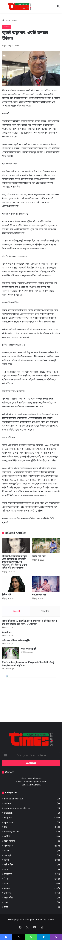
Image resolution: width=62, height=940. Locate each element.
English (8, 817)
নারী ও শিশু (8, 864)
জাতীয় (6, 860)
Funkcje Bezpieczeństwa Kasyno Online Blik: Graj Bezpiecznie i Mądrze (28, 664)
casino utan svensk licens (17, 808)
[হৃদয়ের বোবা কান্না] (46, 584)
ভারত (6, 883)
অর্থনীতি (7, 836)
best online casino (13, 799)
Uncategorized (11, 831)
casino (7, 803)
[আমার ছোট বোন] (46, 545)
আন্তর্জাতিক (8, 846)
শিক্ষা (6, 902)
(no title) (6, 632)
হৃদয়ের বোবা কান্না (39, 594)
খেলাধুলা (7, 855)
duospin (8, 813)
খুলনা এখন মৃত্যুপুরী (28, 649)
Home (7, 20)
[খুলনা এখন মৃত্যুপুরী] (10, 653)
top (5, 827)
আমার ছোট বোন (38, 556)
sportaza (8, 822)
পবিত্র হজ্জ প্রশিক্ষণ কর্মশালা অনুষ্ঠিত (16, 640)
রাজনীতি (7, 893)
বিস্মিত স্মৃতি (6, 594)
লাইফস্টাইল (8, 897)
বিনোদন (7, 879)
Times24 (50, 919)
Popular (45, 611)
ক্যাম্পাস (7, 850)
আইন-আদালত (9, 841)
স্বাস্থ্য (6, 907)
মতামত (14, 20)
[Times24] (20, 6)
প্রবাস (6, 869)
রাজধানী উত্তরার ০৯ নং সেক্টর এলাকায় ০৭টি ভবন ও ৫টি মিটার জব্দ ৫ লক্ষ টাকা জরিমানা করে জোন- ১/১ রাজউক (29, 622)
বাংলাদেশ (8, 874)
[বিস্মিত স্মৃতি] (16, 584)
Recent (16, 611)
